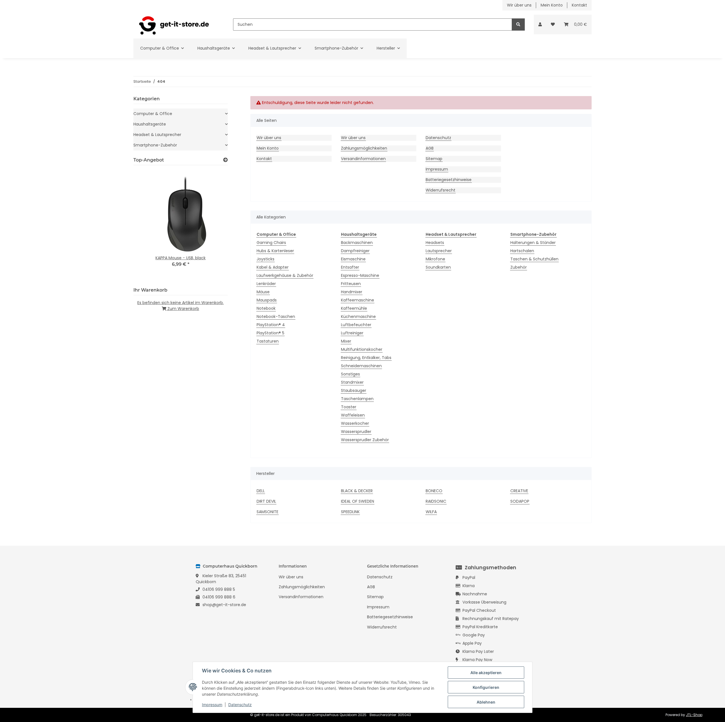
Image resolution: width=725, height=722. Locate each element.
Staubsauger (353, 390)
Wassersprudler (356, 431)
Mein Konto (552, 5)
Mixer (346, 341)
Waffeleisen (353, 415)
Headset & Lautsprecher (157, 134)
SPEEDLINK (350, 512)
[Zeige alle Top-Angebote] (225, 160)
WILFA (431, 512)
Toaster (348, 407)
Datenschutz (438, 138)
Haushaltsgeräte (149, 124)
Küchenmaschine (358, 316)
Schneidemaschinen (361, 366)
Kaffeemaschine (357, 300)
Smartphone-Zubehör (155, 145)
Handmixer (351, 292)
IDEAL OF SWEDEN (357, 501)
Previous (147, 225)
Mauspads (267, 300)
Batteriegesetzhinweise (449, 179)
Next (213, 225)
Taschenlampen (357, 399)
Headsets (435, 242)
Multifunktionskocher (361, 349)
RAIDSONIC (436, 501)
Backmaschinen (357, 242)
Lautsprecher (439, 251)
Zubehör (518, 267)
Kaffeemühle (354, 308)
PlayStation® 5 (270, 333)
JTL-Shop (694, 714)
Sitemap (434, 159)
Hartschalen (522, 251)
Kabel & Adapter (273, 267)
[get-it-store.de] (174, 24)
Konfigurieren (486, 687)
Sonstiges (350, 374)
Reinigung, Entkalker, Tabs (366, 357)
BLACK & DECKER (357, 491)
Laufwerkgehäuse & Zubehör (285, 275)
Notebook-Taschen (276, 316)
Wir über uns (519, 5)
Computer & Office (152, 113)
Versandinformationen (363, 159)
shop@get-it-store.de (224, 605)
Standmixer (352, 382)
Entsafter (350, 267)
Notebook (266, 308)
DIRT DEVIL (266, 501)
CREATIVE (519, 491)
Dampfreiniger (355, 251)
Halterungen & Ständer (533, 242)
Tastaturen (268, 341)
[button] (540, 24)
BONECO (434, 491)
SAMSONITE (267, 512)
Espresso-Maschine (360, 275)
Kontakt (579, 5)
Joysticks (265, 259)
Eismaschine (353, 259)
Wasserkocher (355, 423)
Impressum (437, 169)
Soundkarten (438, 267)
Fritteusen (351, 283)
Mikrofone (435, 259)
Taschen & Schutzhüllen (534, 259)
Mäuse (263, 292)
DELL (261, 491)
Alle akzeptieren (486, 672)
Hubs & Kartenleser (275, 251)
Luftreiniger (352, 333)
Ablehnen (486, 702)
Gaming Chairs (271, 242)
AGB (430, 148)
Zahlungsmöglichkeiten (364, 148)
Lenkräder (266, 283)
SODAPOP (519, 501)
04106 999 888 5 (218, 589)
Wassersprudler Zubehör (365, 440)
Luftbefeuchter (356, 325)
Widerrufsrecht (440, 190)
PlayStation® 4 (271, 325)
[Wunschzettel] (552, 24)
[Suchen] (518, 24)
